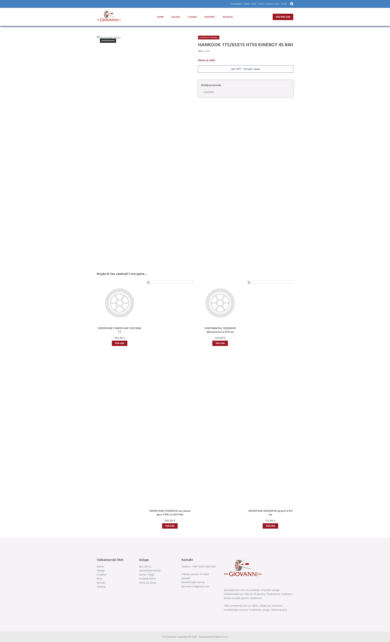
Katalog (228, 17)
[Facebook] (291, 3)
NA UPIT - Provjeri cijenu (245, 68)
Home (160, 17)
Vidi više (119, 343)
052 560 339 (283, 16)
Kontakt (209, 17)
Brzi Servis (145, 566)
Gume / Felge (146, 574)
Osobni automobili (208, 37)
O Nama (192, 17)
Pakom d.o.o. (221, 636)
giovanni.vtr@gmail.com (195, 586)
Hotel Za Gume (147, 582)
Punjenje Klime (147, 578)
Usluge (175, 17)
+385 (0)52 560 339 (203, 566)
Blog (99, 578)
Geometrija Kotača (149, 570)
